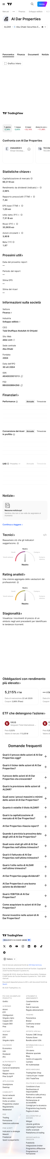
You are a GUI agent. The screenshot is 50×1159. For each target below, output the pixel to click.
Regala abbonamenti (34, 1010)
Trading (6, 1117)
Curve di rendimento (11, 1068)
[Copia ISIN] (22, 376)
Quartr (5, 984)
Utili (4, 1051)
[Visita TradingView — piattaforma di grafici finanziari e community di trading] (13, 113)
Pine (4, 1026)
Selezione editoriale (11, 1123)
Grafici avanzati (32, 1130)
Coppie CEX (8, 1021)
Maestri (6, 1134)
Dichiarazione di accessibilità (32, 1101)
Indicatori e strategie (11, 1131)
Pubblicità (30, 1143)
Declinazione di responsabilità (32, 1090)
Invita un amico (9, 1101)
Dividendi (6, 1054)
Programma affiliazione (35, 1148)
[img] (42, 27)
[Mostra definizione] (31, 178)
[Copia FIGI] (22, 385)
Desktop (6, 1087)
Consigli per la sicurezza (36, 1105)
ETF (4, 1012)
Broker (29, 1021)
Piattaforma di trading (35, 1133)
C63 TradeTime (32, 1078)
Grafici (5, 1001)
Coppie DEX (8, 1024)
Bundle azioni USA (33, 1040)
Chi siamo (30, 1050)
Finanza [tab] (21, 54)
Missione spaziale (33, 1053)
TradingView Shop (33, 1073)
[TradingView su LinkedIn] (29, 946)
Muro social (7, 1098)
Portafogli (7, 1065)
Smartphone (8, 1084)
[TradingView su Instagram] (23, 946)
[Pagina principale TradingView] (9, 4)
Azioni (5, 1009)
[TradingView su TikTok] (41, 946)
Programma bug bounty (36, 1108)
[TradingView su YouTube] (16, 946)
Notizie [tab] (45, 54)
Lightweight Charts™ (34, 1127)
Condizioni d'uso (33, 1086)
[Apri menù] (3, 4)
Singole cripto (8, 1018)
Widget (29, 1121)
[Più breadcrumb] (14, 11)
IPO (4, 1057)
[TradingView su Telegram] (35, 946)
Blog (28, 1056)
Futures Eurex (32, 1037)
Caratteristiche (32, 1001)
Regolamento (8, 1107)
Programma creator (11, 1104)
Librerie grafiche (33, 1124)
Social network (9, 1095)
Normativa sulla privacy (36, 1094)
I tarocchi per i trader (35, 1075)
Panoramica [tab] (8, 54)
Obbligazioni (8, 1015)
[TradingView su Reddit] (4, 952)
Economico (7, 1048)
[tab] (30, 401)
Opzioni (6, 1071)
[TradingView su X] (4, 946)
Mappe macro (8, 1073)
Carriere (29, 1062)
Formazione (7, 1120)
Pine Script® (8, 1076)
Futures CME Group (34, 1034)
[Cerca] (32, 4)
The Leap (30, 1026)
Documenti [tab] (33, 54)
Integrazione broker (34, 1145)
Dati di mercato (32, 1007)
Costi (28, 1004)
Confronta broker (33, 1024)
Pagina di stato (32, 1111)
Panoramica (31, 1018)
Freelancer (7, 1137)
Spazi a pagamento (11, 1140)
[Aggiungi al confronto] (29, 149)
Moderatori (7, 1109)
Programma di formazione (32, 1152)
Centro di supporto (34, 1059)
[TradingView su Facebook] (10, 946)
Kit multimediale (32, 1065)
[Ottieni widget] (44, 534)
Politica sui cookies (34, 1097)
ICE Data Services (35, 965)
